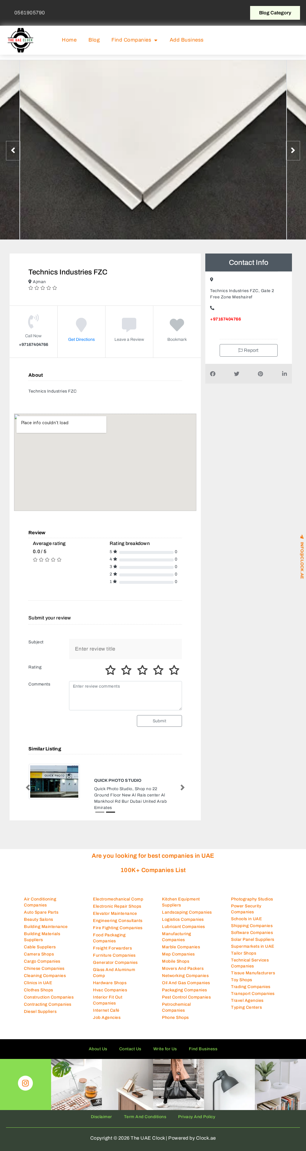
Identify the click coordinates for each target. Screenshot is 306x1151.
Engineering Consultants (118, 925)
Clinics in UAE (38, 988)
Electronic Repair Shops (117, 911)
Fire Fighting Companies (118, 933)
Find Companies (131, 40)
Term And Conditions (145, 1122)
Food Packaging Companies (109, 943)
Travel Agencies (247, 1005)
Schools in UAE (246, 923)
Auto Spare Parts (41, 917)
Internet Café (106, 1015)
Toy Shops (241, 984)
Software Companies (252, 937)
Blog (94, 40)
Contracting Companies (47, 1009)
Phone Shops (175, 1022)
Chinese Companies (44, 973)
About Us (98, 1054)
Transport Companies (253, 998)
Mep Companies (178, 959)
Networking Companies (185, 980)
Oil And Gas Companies (186, 988)
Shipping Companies (252, 930)
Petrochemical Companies (176, 1012)
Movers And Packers (183, 973)
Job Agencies (106, 1022)
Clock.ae (206, 1143)
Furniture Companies (114, 960)
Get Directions (81, 339)
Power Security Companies (246, 914)
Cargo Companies (42, 966)
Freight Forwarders (112, 953)
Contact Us (130, 1054)
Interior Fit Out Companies (107, 1005)
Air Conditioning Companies (40, 907)
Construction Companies (49, 1002)
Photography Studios (252, 904)
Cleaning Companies (45, 980)
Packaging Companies (184, 995)
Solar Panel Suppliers (252, 944)
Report (251, 350)
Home (69, 40)
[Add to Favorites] (177, 329)
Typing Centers (246, 1012)
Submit (159, 721)
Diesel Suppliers (40, 1016)
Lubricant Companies (183, 931)
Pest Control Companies (186, 1002)
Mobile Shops (175, 966)
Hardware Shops (109, 988)
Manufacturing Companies (176, 942)
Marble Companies (181, 952)
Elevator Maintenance (115, 918)
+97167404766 (225, 319)
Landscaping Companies (187, 917)
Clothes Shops (38, 995)
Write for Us (165, 1054)
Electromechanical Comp (118, 904)
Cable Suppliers (40, 952)
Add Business (187, 40)
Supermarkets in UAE (252, 951)
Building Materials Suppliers (42, 942)
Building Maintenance (46, 931)
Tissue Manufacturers (253, 978)
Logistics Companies (183, 924)
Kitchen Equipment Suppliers (181, 907)
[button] (287, 40)
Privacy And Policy (196, 1122)
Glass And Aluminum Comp (114, 978)
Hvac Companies (110, 995)
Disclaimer (101, 1122)
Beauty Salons (38, 924)
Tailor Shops (243, 958)
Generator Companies (115, 967)
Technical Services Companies (250, 968)
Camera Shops (39, 959)
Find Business (203, 1054)
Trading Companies (250, 991)
